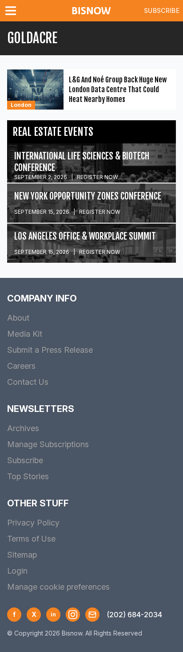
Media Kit (24, 333)
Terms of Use (31, 538)
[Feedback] (92, 614)
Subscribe (161, 10)
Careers (21, 366)
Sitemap (22, 554)
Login (17, 570)
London (21, 105)
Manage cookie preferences (58, 586)
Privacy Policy (33, 522)
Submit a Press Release (50, 350)
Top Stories (28, 476)
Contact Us (27, 382)
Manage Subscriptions (48, 444)
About (18, 317)
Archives (23, 428)
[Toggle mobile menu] (12, 10)
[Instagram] (73, 614)
